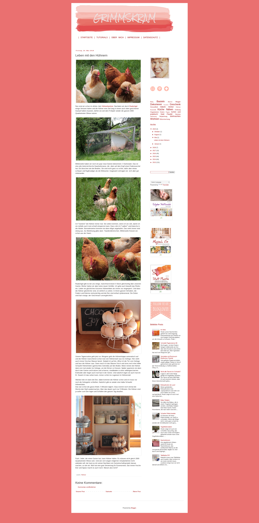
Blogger (178, 102)
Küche (161, 109)
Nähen (169, 109)
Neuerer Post (80, 491)
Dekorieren (156, 104)
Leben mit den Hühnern (161, 140)
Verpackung (163, 116)
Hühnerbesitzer (107, 106)
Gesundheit (154, 107)
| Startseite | (86, 37)
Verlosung (153, 116)
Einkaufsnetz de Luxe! (168, 385)
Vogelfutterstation (166, 427)
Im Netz (163, 330)
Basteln (161, 101)
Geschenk (175, 104)
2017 (154, 150)
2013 (154, 162)
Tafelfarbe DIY (165, 455)
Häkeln (163, 107)
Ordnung (178, 110)
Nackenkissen (165, 440)
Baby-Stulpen (165, 400)
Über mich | (118, 37)
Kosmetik (153, 110)
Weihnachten (175, 116)
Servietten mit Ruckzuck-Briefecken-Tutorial (169, 357)
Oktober (157, 131)
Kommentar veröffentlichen (87, 487)
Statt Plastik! (167, 114)
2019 (154, 129)
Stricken (178, 114)
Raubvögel (133, 106)
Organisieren (154, 112)
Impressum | (134, 37)
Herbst (171, 107)
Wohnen (154, 119)
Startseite (109, 491)
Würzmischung (165, 119)
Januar (156, 144)
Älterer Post (137, 491)
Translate (166, 185)
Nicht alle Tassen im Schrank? (171, 371)
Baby (151, 102)
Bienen (170, 102)
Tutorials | (103, 37)
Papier (168, 112)
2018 (154, 147)
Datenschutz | (151, 37)
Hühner (83, 475)
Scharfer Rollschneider (168, 413)
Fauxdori (166, 104)
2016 (154, 153)
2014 (154, 159)
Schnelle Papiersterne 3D (169, 343)
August (156, 134)
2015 (154, 156)
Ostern (162, 112)
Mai (155, 137)
